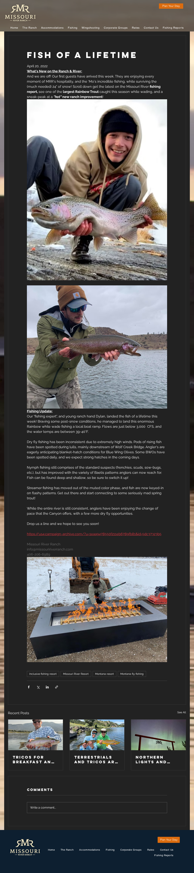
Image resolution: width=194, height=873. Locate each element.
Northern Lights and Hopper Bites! (155, 759)
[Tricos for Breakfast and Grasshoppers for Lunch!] (35, 735)
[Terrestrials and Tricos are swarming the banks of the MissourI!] (97, 735)
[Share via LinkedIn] (47, 687)
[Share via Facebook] (29, 687)
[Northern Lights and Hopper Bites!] (158, 735)
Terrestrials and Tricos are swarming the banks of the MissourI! (96, 759)
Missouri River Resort (76, 673)
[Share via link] (56, 687)
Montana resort (104, 673)
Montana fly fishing (132, 673)
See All (181, 712)
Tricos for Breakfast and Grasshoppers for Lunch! (34, 759)
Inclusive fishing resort (43, 673)
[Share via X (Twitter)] (38, 687)
